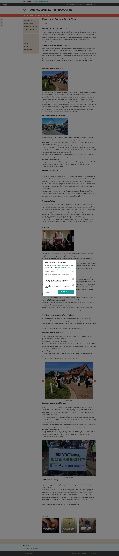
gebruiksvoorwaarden (61, 267)
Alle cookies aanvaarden (65, 292)
